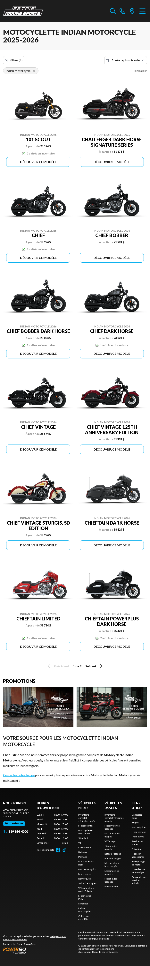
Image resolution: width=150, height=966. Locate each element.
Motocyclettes (86, 825)
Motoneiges (84, 873)
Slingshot (83, 838)
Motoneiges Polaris (84, 897)
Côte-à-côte (84, 847)
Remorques (84, 878)
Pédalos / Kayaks (87, 869)
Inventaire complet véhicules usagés (114, 817)
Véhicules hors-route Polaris (86, 890)
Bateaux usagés (112, 853)
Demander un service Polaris (139, 880)
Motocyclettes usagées (112, 827)
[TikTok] (64, 850)
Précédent (61, 666)
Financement (111, 886)
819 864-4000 (18, 831)
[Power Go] (37, 950)
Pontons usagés (112, 858)
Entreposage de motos (138, 863)
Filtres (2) (16, 60)
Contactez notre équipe (19, 775)
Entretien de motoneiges (138, 871)
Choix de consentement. (105, 951)
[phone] (122, 10)
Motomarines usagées (111, 872)
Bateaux (82, 852)
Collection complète (83, 918)
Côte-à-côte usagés (110, 847)
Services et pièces (137, 843)
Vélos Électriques (87, 883)
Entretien (137, 849)
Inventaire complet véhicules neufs (86, 817)
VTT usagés (110, 841)
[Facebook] (58, 850)
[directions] (132, 10)
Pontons (82, 856)
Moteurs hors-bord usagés (112, 865)
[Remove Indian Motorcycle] (34, 70)
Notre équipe (139, 827)
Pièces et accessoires (138, 855)
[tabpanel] (52, 828)
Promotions (138, 836)
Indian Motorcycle (84, 910)
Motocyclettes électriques (86, 832)
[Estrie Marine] (23, 11)
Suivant (90, 666)
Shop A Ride (30, 944)
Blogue (135, 822)
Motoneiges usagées (110, 880)
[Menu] (142, 11)
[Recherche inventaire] (113, 10)
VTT (80, 842)
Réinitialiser (140, 70)
